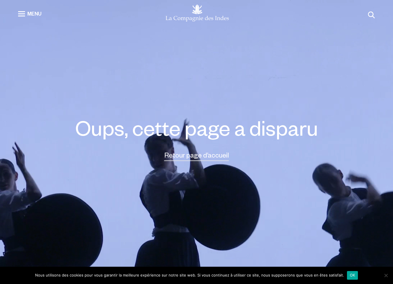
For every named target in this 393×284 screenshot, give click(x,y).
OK (352, 275)
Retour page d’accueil (196, 154)
